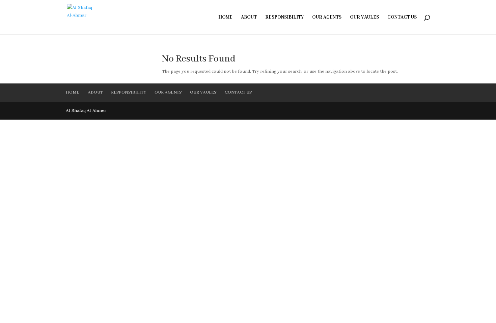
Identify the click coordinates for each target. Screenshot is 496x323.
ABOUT (249, 17)
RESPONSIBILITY (284, 17)
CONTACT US (402, 17)
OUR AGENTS (326, 17)
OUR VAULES (364, 17)
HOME (225, 17)
